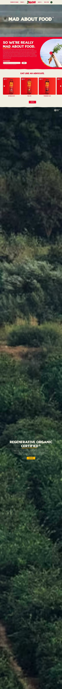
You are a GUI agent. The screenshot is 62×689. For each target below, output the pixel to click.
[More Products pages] (24, 2)
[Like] (51, 53)
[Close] (51, 2)
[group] (32, 88)
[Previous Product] (4, 86)
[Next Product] (60, 86)
